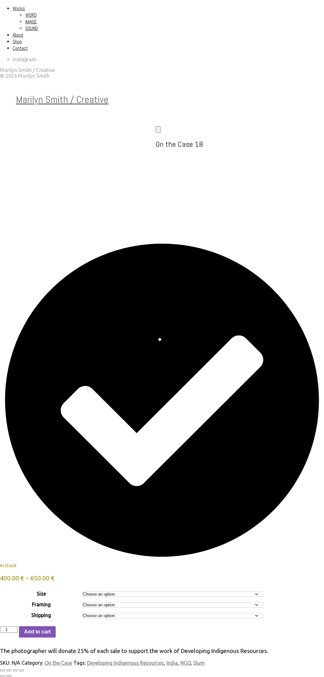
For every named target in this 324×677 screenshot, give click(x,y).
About (18, 35)
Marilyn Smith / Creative (62, 99)
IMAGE (31, 21)
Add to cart (37, 631)
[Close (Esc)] (21, 670)
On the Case (58, 663)
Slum (199, 663)
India (172, 663)
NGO (185, 663)
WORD (31, 15)
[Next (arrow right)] (8, 676)
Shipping (41, 615)
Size (41, 594)
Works (19, 8)
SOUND (31, 28)
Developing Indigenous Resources (125, 663)
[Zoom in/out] (2, 670)
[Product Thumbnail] (158, 129)
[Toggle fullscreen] (8, 670)
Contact (20, 48)
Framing (41, 604)
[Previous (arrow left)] (2, 676)
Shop (17, 41)
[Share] (15, 670)
